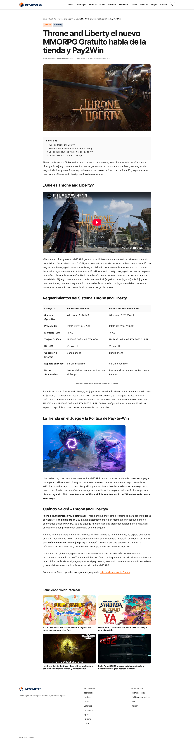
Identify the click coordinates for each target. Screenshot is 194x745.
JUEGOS (52, 19)
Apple (134, 4)
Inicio (70, 4)
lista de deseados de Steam (115, 572)
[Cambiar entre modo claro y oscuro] (172, 4)
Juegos (154, 4)
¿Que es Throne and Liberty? (62, 145)
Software (112, 4)
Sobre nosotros (138, 693)
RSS (133, 701)
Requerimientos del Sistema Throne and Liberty (70, 148)
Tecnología (80, 4)
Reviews (144, 4)
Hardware (123, 4)
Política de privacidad (140, 697)
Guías (102, 4)
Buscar (163, 4)
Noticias (93, 4)
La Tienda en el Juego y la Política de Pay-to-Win (71, 152)
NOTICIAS (58, 25)
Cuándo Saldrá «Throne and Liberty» (65, 155)
